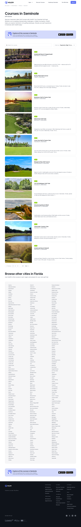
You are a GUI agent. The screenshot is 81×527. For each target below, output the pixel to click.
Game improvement (60, 502)
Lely (31, 363)
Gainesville (10, 422)
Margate (31, 377)
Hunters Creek (33, 295)
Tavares (53, 381)
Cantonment (10, 333)
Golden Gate (10, 427)
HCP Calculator (59, 489)
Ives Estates (32, 306)
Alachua (10, 285)
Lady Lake (32, 331)
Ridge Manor (54, 322)
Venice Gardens (55, 408)
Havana (9, 451)
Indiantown (32, 302)
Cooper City (10, 356)
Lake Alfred (32, 333)
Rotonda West (54, 327)
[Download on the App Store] (61, 35)
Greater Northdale (12, 436)
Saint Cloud (54, 333)
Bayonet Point (11, 302)
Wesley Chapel (55, 424)
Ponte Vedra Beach (55, 311)
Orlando (31, 436)
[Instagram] (66, 515)
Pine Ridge (54, 301)
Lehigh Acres (32, 361)
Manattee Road (33, 372)
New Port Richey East (34, 406)
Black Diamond (11, 310)
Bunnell (9, 329)
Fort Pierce (10, 411)
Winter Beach (54, 445)
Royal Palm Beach (55, 329)
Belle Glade (10, 308)
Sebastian (54, 354)
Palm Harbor (32, 458)
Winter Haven (54, 449)
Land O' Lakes (33, 352)
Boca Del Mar (11, 313)
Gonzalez (10, 431)
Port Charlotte (54, 313)
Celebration (10, 340)
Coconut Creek (11, 354)
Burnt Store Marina (12, 331)
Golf (9, 429)
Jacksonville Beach (34, 310)
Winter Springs (55, 452)
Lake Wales (32, 345)
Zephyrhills (54, 458)
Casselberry (10, 338)
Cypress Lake (11, 365)
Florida (20, 5)
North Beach (32, 411)
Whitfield (53, 438)
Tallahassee (54, 374)
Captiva (9, 336)
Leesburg (32, 360)
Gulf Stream (10, 443)
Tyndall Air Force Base (56, 401)
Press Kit (69, 489)
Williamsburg (54, 442)
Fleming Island (11, 402)
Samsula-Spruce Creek (56, 340)
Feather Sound (11, 393)
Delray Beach (11, 379)
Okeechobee (32, 431)
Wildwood (54, 440)
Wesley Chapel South (56, 426)
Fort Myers (10, 408)
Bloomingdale (11, 311)
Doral (9, 386)
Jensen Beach (33, 311)
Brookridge (10, 326)
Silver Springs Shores (56, 360)
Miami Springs (33, 390)
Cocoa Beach (11, 352)
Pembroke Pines (55, 292)
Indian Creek (32, 299)
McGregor (32, 379)
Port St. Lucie (54, 318)
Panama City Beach (55, 285)
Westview (54, 435)
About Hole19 (70, 494)
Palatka (31, 443)
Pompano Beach (55, 310)
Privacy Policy (70, 508)
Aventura (10, 295)
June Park (32, 313)
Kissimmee (32, 329)
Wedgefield (54, 418)
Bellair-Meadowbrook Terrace (14, 304)
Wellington (54, 422)
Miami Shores (32, 388)
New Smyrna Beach (34, 408)
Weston (53, 429)
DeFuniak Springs (11, 376)
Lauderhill (32, 356)
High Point (10, 456)
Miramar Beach (33, 395)
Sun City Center (55, 370)
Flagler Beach (11, 401)
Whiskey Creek (55, 436)
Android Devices (49, 491)
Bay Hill (9, 299)
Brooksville (10, 327)
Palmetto (32, 454)
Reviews (58, 504)
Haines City (10, 445)
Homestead (32, 290)
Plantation (54, 304)
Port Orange (54, 315)
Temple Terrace (55, 383)
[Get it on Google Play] (69, 35)
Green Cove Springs (12, 438)
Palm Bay (32, 445)
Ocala (31, 426)
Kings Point (32, 327)
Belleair (9, 306)
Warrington (54, 417)
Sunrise (53, 372)
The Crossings (54, 386)
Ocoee (31, 427)
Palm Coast (32, 452)
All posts (58, 496)
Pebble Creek (54, 290)
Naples (31, 401)
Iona (31, 304)
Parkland (53, 286)
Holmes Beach (33, 288)
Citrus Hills (10, 343)
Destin (9, 383)
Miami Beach (32, 385)
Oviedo (31, 442)
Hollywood (32, 286)
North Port (32, 420)
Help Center (70, 504)
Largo (31, 354)
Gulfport (10, 442)
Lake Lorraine (32, 340)
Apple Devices (48, 489)
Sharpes (53, 358)
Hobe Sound (10, 458)
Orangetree (32, 433)
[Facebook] (75, 515)
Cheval (9, 342)
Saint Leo (53, 336)
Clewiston (10, 351)
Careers (69, 496)
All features (48, 487)
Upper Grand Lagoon (56, 402)
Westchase (54, 427)
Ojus (31, 429)
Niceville (31, 410)
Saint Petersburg (55, 338)
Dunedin (10, 388)
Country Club (11, 361)
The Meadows (54, 388)
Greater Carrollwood (12, 435)
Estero (9, 392)
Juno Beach (32, 315)
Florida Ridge (11, 404)
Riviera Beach (54, 324)
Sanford (53, 345)
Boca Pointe (10, 315)
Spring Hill (54, 365)
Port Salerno (54, 317)
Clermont (10, 349)
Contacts (69, 498)
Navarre (31, 404)
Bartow (9, 297)
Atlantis (9, 292)
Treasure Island (55, 397)
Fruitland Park (11, 418)
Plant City (53, 308)
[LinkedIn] (72, 515)
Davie (9, 367)
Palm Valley (32, 460)
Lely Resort (32, 365)
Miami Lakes (32, 386)
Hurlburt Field (32, 297)
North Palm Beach (33, 418)
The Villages (54, 390)
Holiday (9, 460)
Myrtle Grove (32, 399)
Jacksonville (32, 308)
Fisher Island (10, 399)
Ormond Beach (33, 438)
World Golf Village (55, 454)
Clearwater (10, 347)
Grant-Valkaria (11, 433)
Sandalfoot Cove (55, 343)
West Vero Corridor (55, 433)
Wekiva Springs (55, 420)
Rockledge (54, 326)
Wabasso (53, 415)
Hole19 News (59, 498)
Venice (53, 406)
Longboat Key (33, 367)
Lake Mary (32, 343)
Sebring (53, 356)
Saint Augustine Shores (56, 331)
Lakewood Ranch (33, 349)
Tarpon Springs (55, 379)
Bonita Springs (11, 318)
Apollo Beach (11, 288)
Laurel (31, 358)
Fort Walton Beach (12, 413)
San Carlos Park (55, 342)
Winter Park (54, 451)
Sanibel (53, 347)
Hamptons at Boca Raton (13, 449)
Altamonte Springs (12, 286)
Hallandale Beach (11, 447)
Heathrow (10, 452)
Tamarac (53, 376)
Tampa (53, 377)
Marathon (32, 374)
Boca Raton (10, 317)
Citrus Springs (11, 345)
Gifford (9, 426)
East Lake (10, 390)
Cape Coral (10, 335)
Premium (47, 493)
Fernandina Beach (12, 395)
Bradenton (10, 322)
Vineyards (54, 413)
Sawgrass (54, 351)
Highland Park (11, 454)
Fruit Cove (10, 417)
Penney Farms (54, 294)
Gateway (10, 424)
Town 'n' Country (55, 395)
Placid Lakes (54, 302)
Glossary (58, 491)
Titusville (53, 393)
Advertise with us (71, 487)
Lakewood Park (33, 347)
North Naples (32, 417)
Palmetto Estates (33, 456)
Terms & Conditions (71, 506)
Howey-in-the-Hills (33, 292)
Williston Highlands (55, 443)
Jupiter (31, 317)
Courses (58, 500)
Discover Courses (60, 487)
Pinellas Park (54, 299)
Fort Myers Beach (11, 410)
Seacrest (53, 352)
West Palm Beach (55, 431)
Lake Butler (32, 336)
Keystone (32, 326)
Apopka (10, 290)
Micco (31, 392)
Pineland (53, 297)
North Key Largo (33, 415)
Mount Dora (32, 397)
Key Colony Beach (33, 324)
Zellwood (53, 456)
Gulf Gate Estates (11, 440)
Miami (31, 383)
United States (14, 5)
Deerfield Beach (11, 374)
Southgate (54, 363)
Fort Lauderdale (11, 406)
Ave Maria (10, 294)
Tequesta (54, 385)
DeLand (10, 377)
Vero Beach (54, 410)
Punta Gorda (54, 320)
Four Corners (11, 415)
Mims (31, 393)
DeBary (9, 372)
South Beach (54, 361)
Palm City (32, 451)
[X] (69, 515)
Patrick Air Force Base (56, 288)
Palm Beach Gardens (34, 449)
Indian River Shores (34, 301)
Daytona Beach (11, 368)
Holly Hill (31, 285)
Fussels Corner (11, 420)
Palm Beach (32, 447)
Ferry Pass (10, 397)
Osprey (31, 440)
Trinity (53, 399)
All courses (7, 5)
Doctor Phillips (11, 385)
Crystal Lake (10, 363)
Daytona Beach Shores (12, 370)
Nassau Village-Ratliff (34, 402)
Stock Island (54, 367)
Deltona (10, 381)
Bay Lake (10, 301)
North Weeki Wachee (34, 424)
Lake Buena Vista (33, 335)
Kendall (31, 322)
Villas (53, 411)
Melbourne (32, 381)
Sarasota (53, 349)
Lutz (31, 368)
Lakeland (32, 338)
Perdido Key (54, 295)
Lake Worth (32, 351)
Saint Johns (54, 335)
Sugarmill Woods (55, 368)
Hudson (31, 294)
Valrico (53, 404)
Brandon (10, 324)
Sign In (73, 2)
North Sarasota (33, 422)
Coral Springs (11, 360)
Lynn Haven (32, 370)
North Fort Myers (33, 413)
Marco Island (32, 376)
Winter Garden (54, 447)
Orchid (31, 435)
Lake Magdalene (33, 342)
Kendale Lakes (33, 320)
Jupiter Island (32, 318)
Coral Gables (11, 358)
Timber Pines (54, 392)
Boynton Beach (11, 320)
